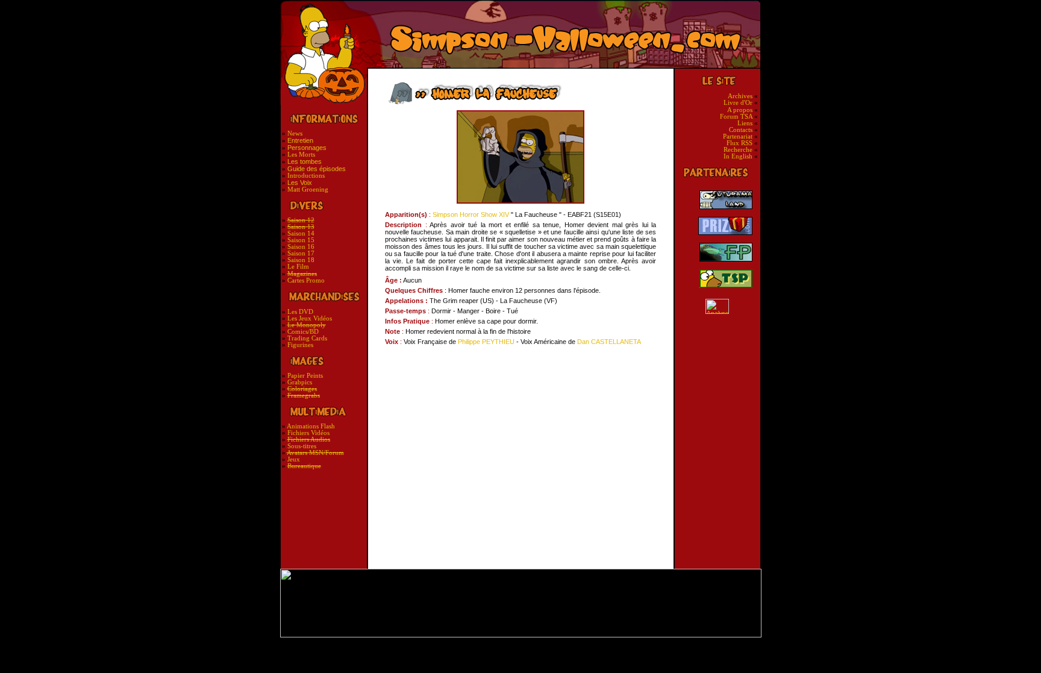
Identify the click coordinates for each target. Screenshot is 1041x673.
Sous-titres (301, 446)
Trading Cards (307, 338)
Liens (744, 123)
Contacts (741, 130)
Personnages (307, 147)
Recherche (739, 149)
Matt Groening (307, 189)
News (294, 133)
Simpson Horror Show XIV (471, 214)
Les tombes (304, 161)
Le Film (298, 266)
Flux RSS (740, 143)
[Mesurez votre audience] (717, 306)
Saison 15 (300, 240)
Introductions (306, 175)
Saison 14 (300, 233)
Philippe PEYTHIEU (486, 341)
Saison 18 (300, 260)
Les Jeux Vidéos (309, 318)
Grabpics (299, 382)
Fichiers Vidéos (308, 433)
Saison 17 (300, 253)
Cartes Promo (306, 280)
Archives (740, 96)
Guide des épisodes (316, 168)
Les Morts (301, 154)
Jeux (293, 459)
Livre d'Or (738, 102)
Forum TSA (736, 116)
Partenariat (737, 136)
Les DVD (300, 311)
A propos (739, 109)
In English (738, 156)
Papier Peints (305, 375)
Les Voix (299, 182)
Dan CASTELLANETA (609, 341)
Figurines (300, 345)
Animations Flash (311, 426)
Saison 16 (300, 246)
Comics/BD (303, 331)
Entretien (300, 140)
